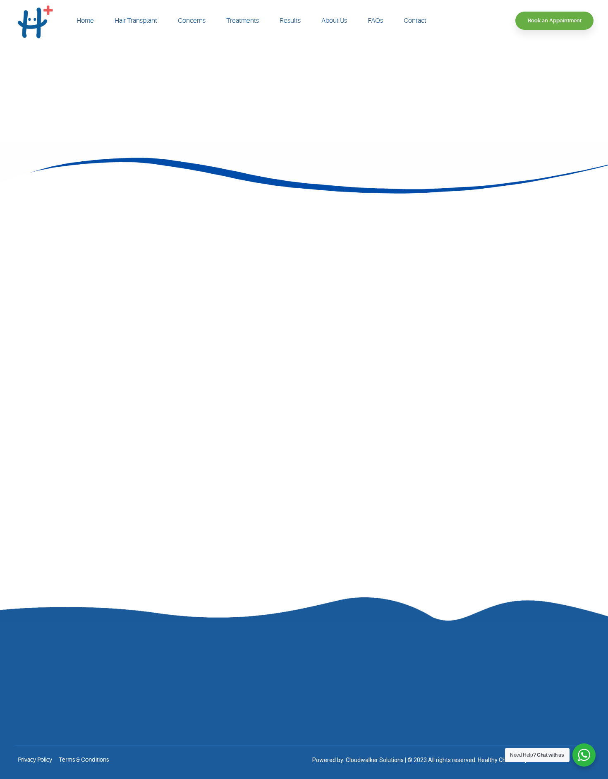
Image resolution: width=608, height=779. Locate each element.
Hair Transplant (136, 20)
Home (85, 20)
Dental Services (365, 729)
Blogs (220, 691)
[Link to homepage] (35, 20)
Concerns (192, 20)
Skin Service (360, 679)
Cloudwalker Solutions (375, 760)
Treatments (242, 20)
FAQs (375, 20)
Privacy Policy (35, 759)
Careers (223, 704)
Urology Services (367, 716)
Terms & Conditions (84, 759)
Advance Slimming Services (380, 704)
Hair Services (361, 666)
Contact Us (227, 716)
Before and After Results (244, 679)
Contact (415, 20)
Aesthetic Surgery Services (379, 691)
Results (290, 20)
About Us (334, 20)
